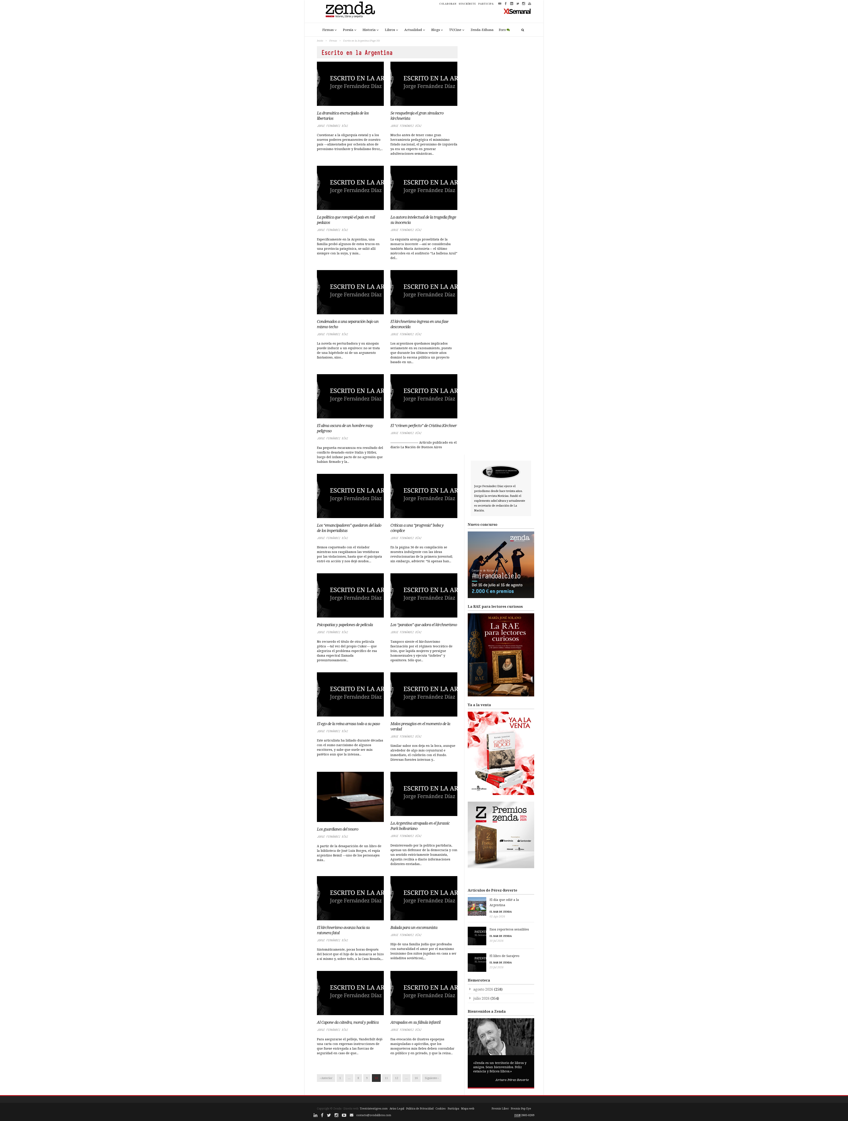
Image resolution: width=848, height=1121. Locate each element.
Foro (502, 29)
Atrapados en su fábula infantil (415, 1022)
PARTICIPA (486, 3)
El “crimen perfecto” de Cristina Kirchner (423, 425)
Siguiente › (432, 1078)
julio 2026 (481, 998)
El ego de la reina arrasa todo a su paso (348, 723)
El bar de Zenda (501, 911)
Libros (390, 29)
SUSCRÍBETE (467, 3)
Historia (369, 29)
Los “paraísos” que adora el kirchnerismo (423, 624)
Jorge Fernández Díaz (332, 126)
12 (396, 1078)
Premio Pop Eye (521, 1108)
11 (386, 1078)
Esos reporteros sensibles (509, 929)
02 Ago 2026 (497, 916)
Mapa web (467, 1108)
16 (416, 1078)
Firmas (328, 29)
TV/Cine (455, 29)
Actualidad (413, 29)
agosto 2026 (483, 989)
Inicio (320, 40)
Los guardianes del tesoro (337, 829)
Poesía (348, 29)
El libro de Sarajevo (504, 956)
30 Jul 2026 (497, 941)
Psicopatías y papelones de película (345, 624)
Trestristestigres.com (374, 1108)
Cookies (440, 1108)
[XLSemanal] (517, 11)
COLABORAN (447, 3)
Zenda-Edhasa (482, 29)
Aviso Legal (397, 1108)
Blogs (435, 29)
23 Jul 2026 (497, 967)
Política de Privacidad (419, 1108)
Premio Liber (500, 1108)
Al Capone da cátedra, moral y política (348, 1022)
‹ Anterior (326, 1078)
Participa (453, 1108)
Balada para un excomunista (413, 927)
